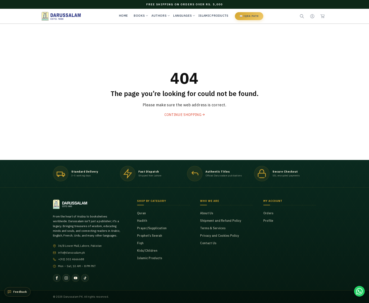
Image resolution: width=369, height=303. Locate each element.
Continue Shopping (182, 114)
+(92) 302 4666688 (71, 259)
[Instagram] (66, 278)
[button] (322, 16)
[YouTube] (75, 278)
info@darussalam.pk (71, 252)
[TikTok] (85, 278)
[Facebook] (57, 278)
